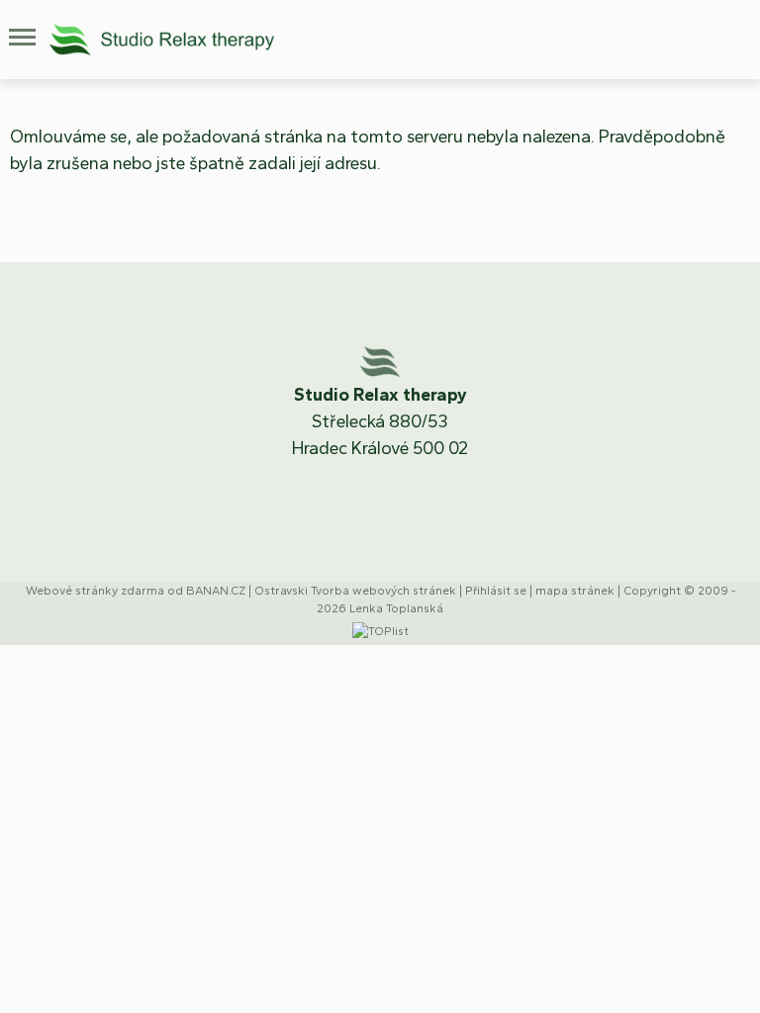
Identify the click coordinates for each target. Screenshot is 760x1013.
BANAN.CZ (215, 591)
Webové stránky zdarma (95, 591)
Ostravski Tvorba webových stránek (355, 591)
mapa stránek (575, 591)
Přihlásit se (495, 591)
